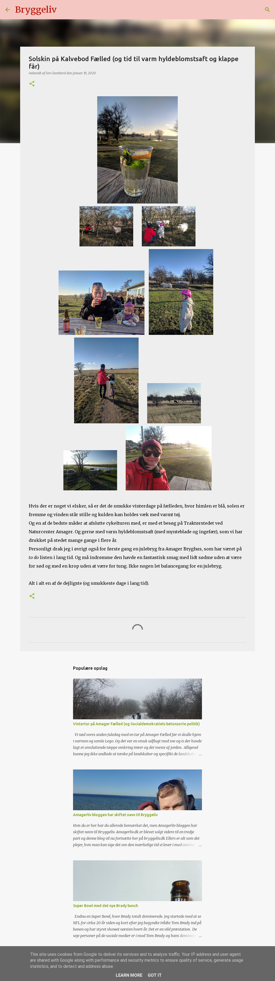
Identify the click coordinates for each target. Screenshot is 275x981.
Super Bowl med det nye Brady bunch (105, 906)
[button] (32, 84)
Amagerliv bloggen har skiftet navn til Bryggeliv (115, 815)
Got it (155, 975)
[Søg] (64, 9)
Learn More (129, 975)
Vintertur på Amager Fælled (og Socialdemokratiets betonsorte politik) (136, 724)
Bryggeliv (36, 9)
